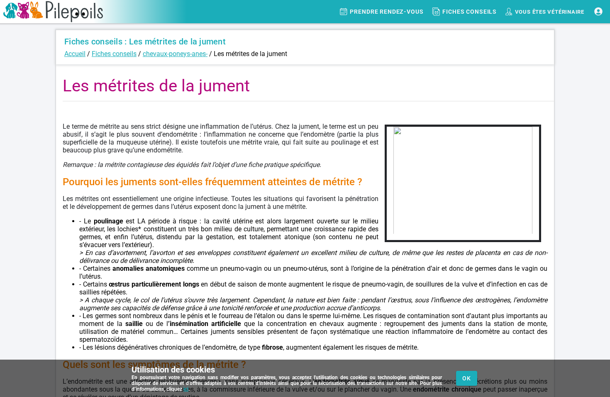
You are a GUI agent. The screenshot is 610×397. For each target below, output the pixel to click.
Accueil (74, 54)
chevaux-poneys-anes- (175, 54)
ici (185, 389)
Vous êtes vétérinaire (549, 12)
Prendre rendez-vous (387, 11)
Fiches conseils (469, 11)
